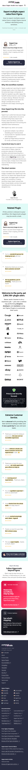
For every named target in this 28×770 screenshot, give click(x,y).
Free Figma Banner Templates (9, 738)
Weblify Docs (17, 723)
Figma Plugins (5, 660)
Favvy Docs (4, 718)
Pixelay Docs (17, 721)
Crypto (4, 695)
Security (4, 672)
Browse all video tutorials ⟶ (9, 754)
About (4, 5)
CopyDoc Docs (17, 713)
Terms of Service (6, 677)
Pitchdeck (5, 700)
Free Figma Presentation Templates (11, 736)
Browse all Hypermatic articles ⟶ (10, 764)
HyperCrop (13, 157)
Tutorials (4, 670)
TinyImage (5, 703)
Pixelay (17, 700)
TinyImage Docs (6, 723)
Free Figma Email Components (9, 733)
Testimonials (5, 680)
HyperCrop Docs (18, 718)
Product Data (5, 657)
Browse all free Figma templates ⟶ (11, 741)
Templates (4, 667)
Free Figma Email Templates (9, 731)
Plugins (8, 5)
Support (21, 5)
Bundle (13, 5)
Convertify (5, 693)
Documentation (6, 662)
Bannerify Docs (5, 711)
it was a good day (8, 426)
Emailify (17, 695)
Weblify (17, 703)
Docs (16, 5)
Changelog (4, 665)
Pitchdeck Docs (5, 721)
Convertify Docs (6, 713)
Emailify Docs (17, 716)
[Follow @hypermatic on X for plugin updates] (25, 5)
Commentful (18, 690)
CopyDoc (17, 693)
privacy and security (11, 401)
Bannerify (5, 690)
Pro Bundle (6, 652)
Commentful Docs (18, 711)
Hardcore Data (5, 761)
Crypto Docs (5, 716)
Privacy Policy (5, 675)
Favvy (4, 698)
